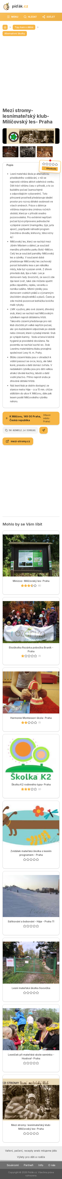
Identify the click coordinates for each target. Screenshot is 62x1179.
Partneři (28, 1165)
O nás (51, 1165)
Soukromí (13, 1165)
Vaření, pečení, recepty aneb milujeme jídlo (31, 1150)
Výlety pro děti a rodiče (31, 1157)
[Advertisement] (31, 71)
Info (40, 1165)
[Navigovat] (43, 430)
